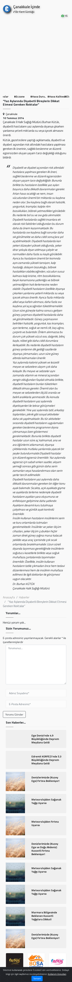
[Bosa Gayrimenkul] (36, 962)
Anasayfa (9, 597)
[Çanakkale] (7, 8)
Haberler (24, 597)
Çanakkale (11, 114)
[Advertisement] (36, 56)
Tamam (37, 978)
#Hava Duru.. (38, 96)
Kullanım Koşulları (57, 974)
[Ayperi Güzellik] (14, 962)
